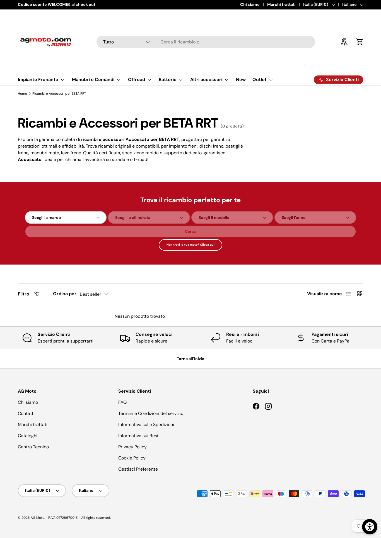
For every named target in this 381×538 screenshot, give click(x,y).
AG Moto (37, 517)
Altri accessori (206, 79)
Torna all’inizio (190, 358)
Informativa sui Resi (138, 436)
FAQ (122, 402)
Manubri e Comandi (93, 79)
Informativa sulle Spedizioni (146, 424)
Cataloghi (27, 436)
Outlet (259, 79)
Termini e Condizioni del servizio (150, 413)
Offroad (136, 79)
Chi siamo (250, 4)
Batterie (168, 79)
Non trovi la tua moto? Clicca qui (190, 244)
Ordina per (64, 294)
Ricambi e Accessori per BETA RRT (59, 93)
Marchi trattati (281, 4)
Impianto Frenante (38, 79)
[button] (360, 42)
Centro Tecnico (33, 447)
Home (22, 93)
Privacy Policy (132, 447)
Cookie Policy (132, 458)
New (241, 79)
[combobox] (206, 42)
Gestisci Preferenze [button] (138, 469)
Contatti (26, 413)
